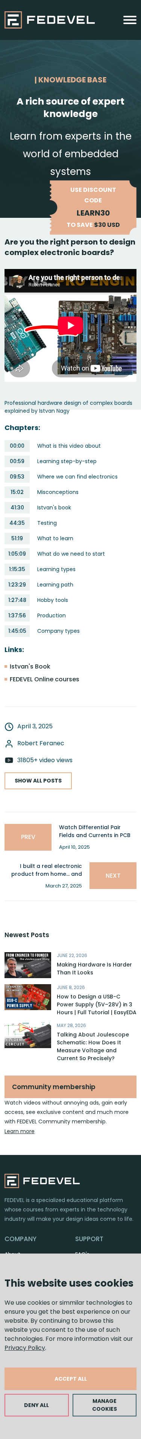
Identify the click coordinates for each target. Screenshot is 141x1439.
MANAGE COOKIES (104, 1405)
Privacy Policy (25, 1347)
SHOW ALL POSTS (38, 780)
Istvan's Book (30, 666)
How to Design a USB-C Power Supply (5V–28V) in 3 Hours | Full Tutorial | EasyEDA (96, 1004)
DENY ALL (36, 1405)
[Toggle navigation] (129, 20)
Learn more (20, 1131)
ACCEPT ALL (71, 1379)
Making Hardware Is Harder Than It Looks (94, 968)
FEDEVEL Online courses (44, 679)
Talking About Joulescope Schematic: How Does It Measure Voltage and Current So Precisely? (93, 1046)
